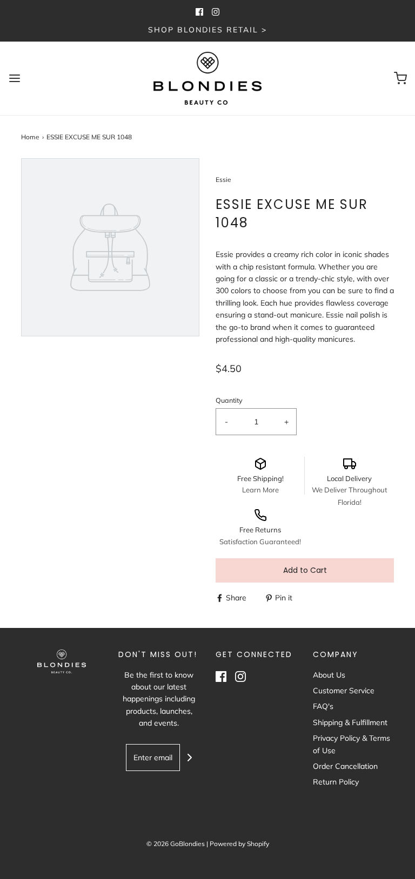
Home (30, 137)
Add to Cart (305, 570)
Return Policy (336, 782)
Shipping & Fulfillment (350, 722)
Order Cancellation (345, 766)
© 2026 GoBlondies (175, 844)
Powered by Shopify (239, 844)
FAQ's (323, 706)
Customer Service (343, 690)
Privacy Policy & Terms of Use (351, 744)
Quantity (229, 400)
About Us (329, 675)
